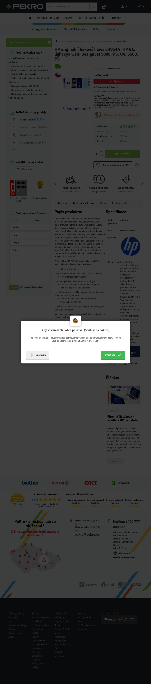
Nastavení (41, 355)
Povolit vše (109, 355)
